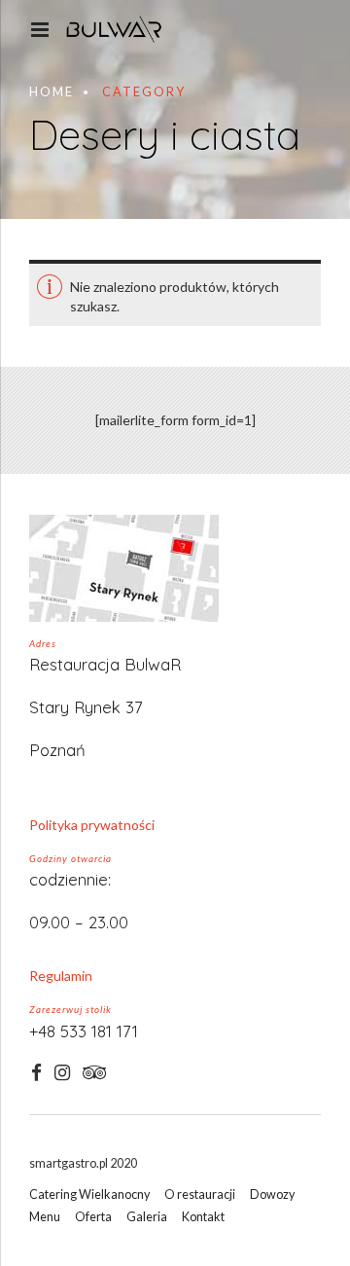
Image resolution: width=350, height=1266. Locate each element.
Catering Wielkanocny (89, 1194)
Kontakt (203, 1217)
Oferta (93, 1217)
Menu (44, 1217)
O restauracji (199, 1194)
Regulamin (60, 975)
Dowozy (272, 1194)
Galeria (146, 1217)
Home (51, 92)
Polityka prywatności (92, 824)
